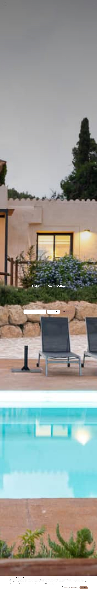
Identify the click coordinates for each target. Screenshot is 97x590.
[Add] (58, 312)
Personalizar (65, 587)
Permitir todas (84, 587)
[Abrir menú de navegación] (94, 4)
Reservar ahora (68, 311)
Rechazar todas (74, 587)
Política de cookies (49, 583)
